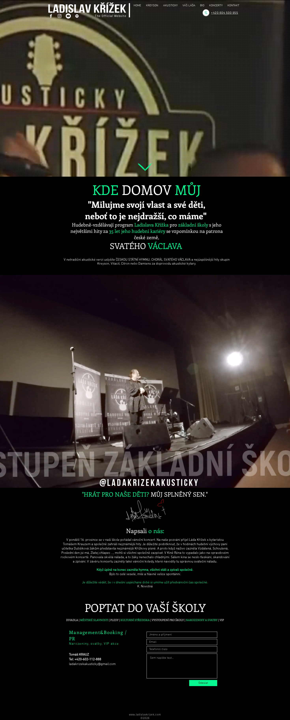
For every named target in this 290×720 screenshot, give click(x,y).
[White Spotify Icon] (77, 16)
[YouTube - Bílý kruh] (68, 16)
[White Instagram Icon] (59, 16)
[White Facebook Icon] (50, 16)
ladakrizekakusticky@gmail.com (92, 664)
